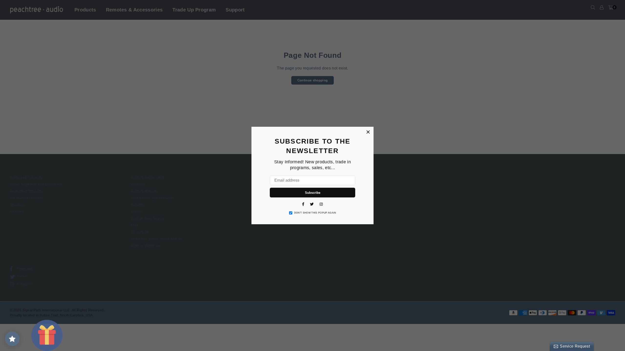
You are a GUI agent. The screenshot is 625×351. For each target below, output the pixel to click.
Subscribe (312, 193)
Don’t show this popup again (315, 212)
